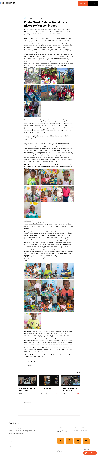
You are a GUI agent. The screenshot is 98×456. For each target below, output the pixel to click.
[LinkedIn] (77, 440)
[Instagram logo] (69, 440)
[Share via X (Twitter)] (28, 361)
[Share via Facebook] (25, 361)
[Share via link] (34, 361)
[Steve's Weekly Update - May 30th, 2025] (70, 380)
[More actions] (73, 18)
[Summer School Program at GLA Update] (27, 380)
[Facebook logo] (60, 440)
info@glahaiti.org (84, 430)
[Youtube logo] (86, 440)
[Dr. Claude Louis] (49, 380)
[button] (91, 3)
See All (78, 372)
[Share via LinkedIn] (31, 361)
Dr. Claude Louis (46, 388)
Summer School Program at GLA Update (27, 389)
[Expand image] (32, 76)
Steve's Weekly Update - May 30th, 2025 (70, 389)
